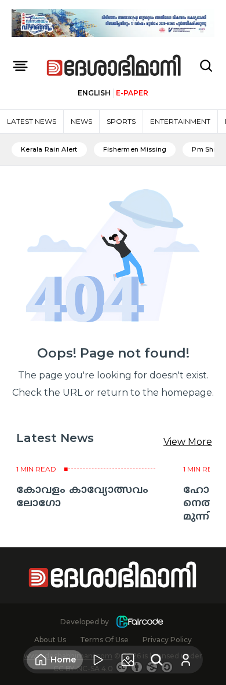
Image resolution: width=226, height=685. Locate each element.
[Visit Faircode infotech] (140, 621)
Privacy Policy (167, 639)
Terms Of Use (104, 639)
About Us (50, 639)
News (81, 121)
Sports (121, 121)
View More (187, 441)
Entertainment (180, 121)
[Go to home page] (114, 66)
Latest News (31, 121)
